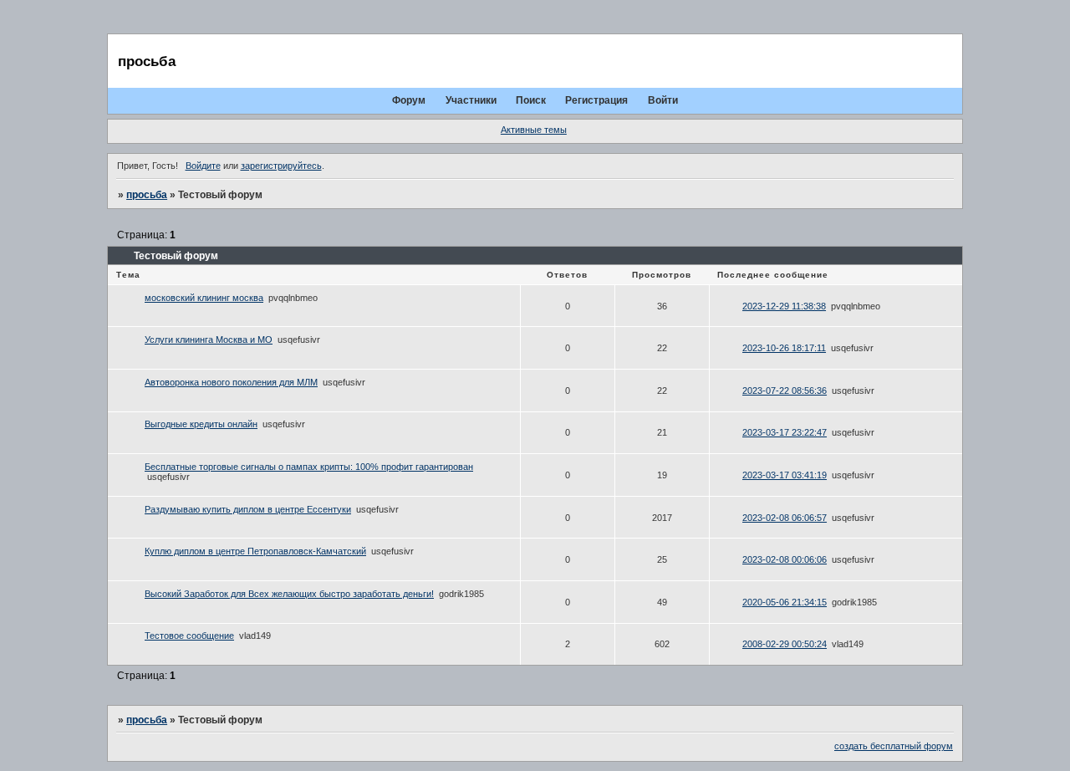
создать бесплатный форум (893, 746)
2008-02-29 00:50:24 (784, 644)
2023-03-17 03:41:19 (784, 475)
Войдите (203, 166)
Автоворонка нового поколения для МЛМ (231, 382)
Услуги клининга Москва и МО (209, 339)
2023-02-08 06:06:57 (784, 518)
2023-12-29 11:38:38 (784, 306)
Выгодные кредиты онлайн (201, 424)
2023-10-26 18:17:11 (784, 348)
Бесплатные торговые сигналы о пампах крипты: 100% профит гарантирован (309, 467)
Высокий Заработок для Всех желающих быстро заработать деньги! (289, 594)
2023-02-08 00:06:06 (784, 559)
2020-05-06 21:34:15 (784, 602)
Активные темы (534, 130)
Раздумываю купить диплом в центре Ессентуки (248, 509)
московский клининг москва (204, 298)
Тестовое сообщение (189, 636)
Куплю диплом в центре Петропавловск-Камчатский (255, 551)
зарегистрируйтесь (281, 166)
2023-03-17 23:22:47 (784, 432)
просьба (146, 195)
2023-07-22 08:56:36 (784, 391)
